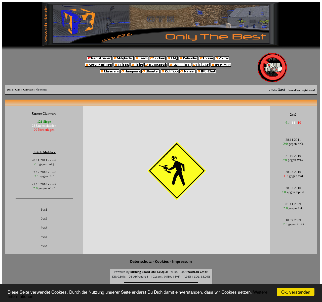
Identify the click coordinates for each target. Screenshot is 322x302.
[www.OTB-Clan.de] (161, 23)
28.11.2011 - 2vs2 (44, 160)
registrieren (308, 90)
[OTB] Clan (13, 89)
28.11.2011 (293, 140)
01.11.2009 (293, 204)
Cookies (162, 261)
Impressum (182, 261)
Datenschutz (141, 261)
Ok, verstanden (295, 292)
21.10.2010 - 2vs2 (44, 184)
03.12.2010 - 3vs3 (44, 172)
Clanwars (28, 89)
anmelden (294, 90)
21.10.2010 (293, 156)
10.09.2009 (293, 220)
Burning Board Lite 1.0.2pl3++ (150, 272)
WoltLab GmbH (197, 272)
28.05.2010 (293, 172)
